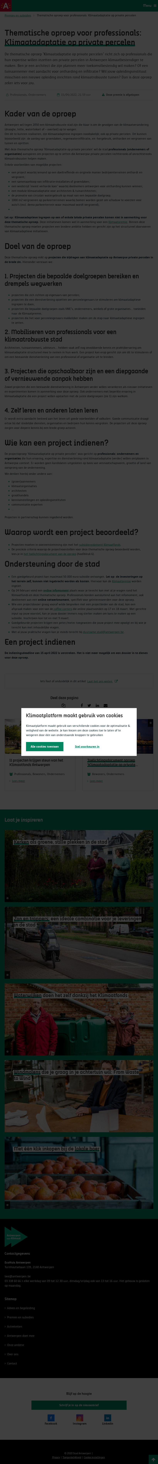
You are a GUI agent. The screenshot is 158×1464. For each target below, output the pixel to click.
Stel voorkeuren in (87, 746)
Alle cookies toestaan (45, 746)
